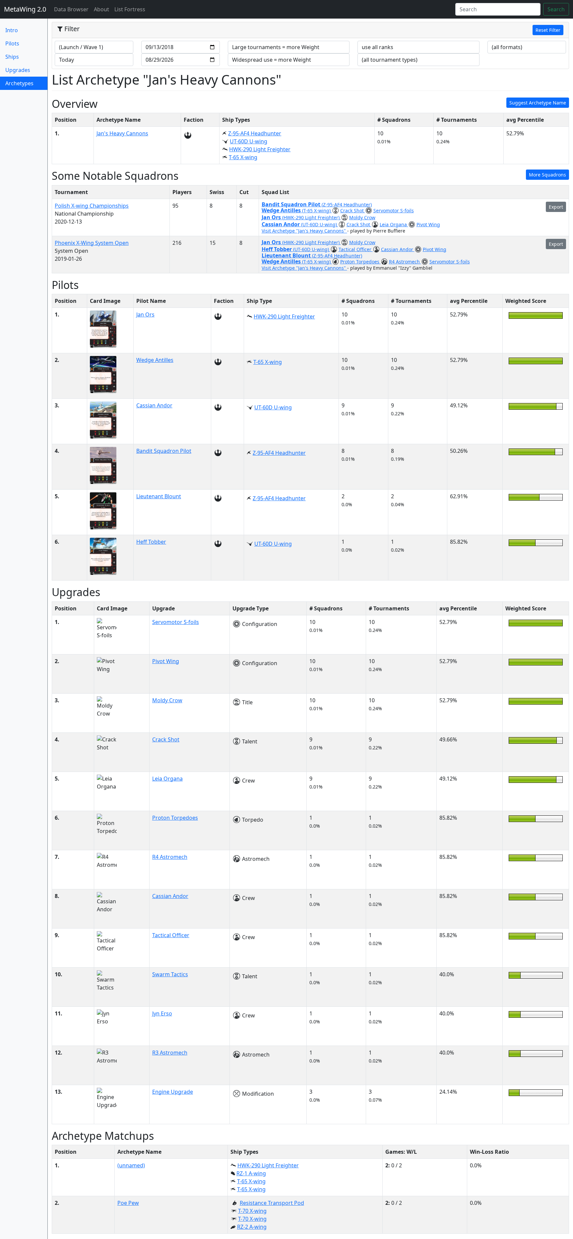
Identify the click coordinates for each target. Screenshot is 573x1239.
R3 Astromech (169, 1052)
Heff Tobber (277, 249)
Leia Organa (394, 224)
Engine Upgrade (172, 1091)
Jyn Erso (162, 1013)
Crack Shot (352, 210)
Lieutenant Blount (287, 255)
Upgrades (17, 70)
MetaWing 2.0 (25, 9)
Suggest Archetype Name (537, 103)
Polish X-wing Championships (92, 205)
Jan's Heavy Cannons (122, 133)
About (101, 9)
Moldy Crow (362, 217)
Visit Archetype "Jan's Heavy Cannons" (304, 231)
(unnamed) (131, 1165)
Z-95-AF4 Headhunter (254, 133)
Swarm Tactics (170, 974)
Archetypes (26, 83)
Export (556, 207)
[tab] (310, 30)
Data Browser (72, 9)
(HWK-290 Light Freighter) (311, 217)
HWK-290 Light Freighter (259, 149)
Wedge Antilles (282, 210)
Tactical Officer (356, 249)
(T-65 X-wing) (317, 210)
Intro (11, 30)
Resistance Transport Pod (272, 1202)
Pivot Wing (428, 224)
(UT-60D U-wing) (319, 224)
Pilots (12, 43)
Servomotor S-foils (393, 210)
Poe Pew (128, 1202)
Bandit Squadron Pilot (292, 204)
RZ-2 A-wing (252, 1226)
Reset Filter (548, 30)
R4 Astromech (405, 261)
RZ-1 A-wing (251, 1173)
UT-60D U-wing (248, 141)
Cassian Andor (281, 224)
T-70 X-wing (252, 1210)
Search (556, 9)
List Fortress (129, 9)
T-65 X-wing (243, 157)
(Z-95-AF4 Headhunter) (347, 204)
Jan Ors (272, 217)
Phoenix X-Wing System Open (92, 242)
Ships (12, 56)
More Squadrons (547, 175)
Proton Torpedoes (360, 261)
